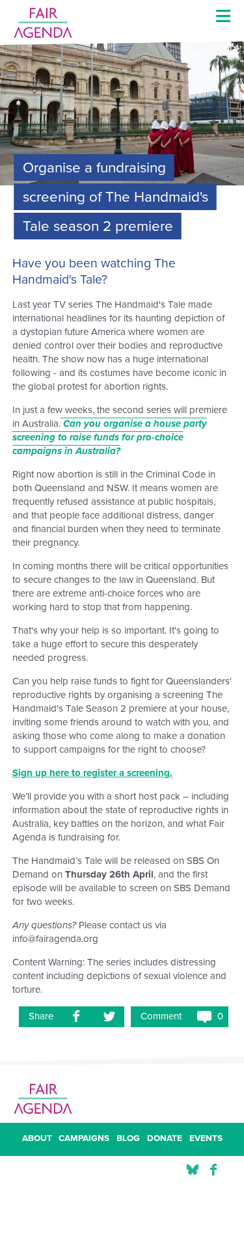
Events (206, 1139)
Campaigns (84, 1139)
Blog (128, 1139)
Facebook (213, 1170)
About (37, 1139)
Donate (164, 1139)
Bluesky (192, 1170)
